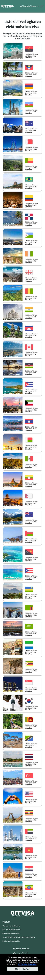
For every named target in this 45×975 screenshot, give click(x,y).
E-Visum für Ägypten (13, 878)
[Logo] (7, 6)
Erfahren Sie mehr (27, 964)
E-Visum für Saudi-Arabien (12, 635)
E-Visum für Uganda (13, 822)
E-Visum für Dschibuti (9, 243)
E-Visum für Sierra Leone (12, 653)
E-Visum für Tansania (9, 746)
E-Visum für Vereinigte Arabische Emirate (12, 839)
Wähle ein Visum (28, 6)
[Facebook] (27, 953)
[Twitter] (19, 953)
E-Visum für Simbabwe (9, 672)
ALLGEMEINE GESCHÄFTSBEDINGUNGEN (18, 937)
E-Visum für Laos (11, 431)
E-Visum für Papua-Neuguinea (12, 560)
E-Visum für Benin (12, 170)
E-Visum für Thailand (9, 765)
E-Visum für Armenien (9, 94)
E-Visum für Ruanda (13, 598)
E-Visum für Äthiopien (9, 896)
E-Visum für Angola (13, 58)
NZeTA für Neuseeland (9, 523)
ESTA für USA (10, 803)
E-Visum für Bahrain (13, 151)
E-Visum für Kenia (12, 375)
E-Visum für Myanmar (9, 486)
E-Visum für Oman (12, 542)
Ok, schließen (22, 969)
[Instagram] (23, 953)
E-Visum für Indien (12, 319)
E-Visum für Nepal (12, 505)
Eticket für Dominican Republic (13, 225)
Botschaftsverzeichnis (11, 933)
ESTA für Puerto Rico (11, 579)
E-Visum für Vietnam (13, 859)
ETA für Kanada (11, 356)
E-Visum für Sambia (12, 617)
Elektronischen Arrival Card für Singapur (11, 690)
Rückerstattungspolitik (11, 941)
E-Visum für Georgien (9, 281)
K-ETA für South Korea (11, 709)
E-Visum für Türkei (12, 785)
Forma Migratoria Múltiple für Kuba (12, 392)
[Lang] (42, 6)
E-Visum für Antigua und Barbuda (13, 76)
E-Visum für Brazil (12, 189)
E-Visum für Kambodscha (10, 337)
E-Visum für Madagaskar (10, 448)
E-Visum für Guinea (12, 300)
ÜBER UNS (6, 922)
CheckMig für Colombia (10, 206)
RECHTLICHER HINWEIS (11, 929)
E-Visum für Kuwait (12, 412)
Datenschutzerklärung (11, 926)
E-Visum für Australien (9, 132)
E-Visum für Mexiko (12, 468)
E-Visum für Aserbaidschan (11, 113)
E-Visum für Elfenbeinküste (11, 262)
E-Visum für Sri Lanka (11, 728)
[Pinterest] (15, 953)
